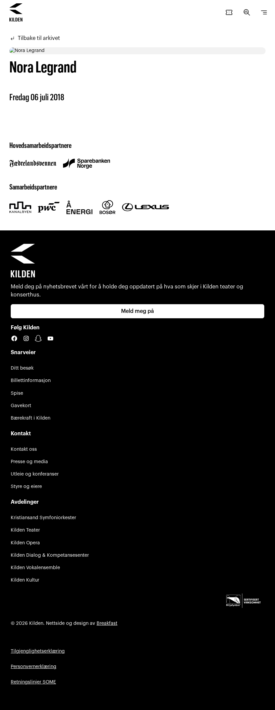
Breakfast (107, 623)
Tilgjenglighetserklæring (38, 651)
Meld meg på (137, 311)
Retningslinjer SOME (33, 682)
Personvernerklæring (33, 666)
